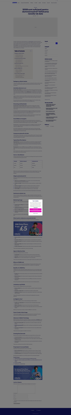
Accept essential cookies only (35, 211)
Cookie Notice (35, 207)
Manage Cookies (35, 213)
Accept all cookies (35, 209)
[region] (35, 208)
